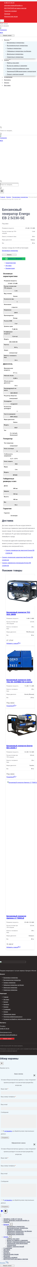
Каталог (5, 1002)
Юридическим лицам (11, 16)
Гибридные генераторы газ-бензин (19, 51)
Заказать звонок (7, 35)
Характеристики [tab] (11, 263)
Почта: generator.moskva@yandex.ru (16, 1220)
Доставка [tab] (8, 265)
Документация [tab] (10, 268)
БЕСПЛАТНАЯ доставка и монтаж (15, 8)
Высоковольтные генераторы (17, 45)
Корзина (5, 1007)
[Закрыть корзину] (1, 1063)
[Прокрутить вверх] (2, 1211)
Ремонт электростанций (15, 74)
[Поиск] (0, 134)
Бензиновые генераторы (15, 42)
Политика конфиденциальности (12, 1016)
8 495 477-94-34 (9, 2)
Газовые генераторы (14, 48)
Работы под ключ (13, 63)
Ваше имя (4, 1089)
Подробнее (10, 706)
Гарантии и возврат (10, 11)
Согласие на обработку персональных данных (17, 1019)
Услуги (5, 1237)
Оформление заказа (9, 1014)
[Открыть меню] (2, 191)
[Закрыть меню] (0, 1215)
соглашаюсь (8, 1131)
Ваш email (4, 1104)
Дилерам (7, 14)
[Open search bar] (1, 128)
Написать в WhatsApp (15, 258)
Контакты (7, 80)
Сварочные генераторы (15, 57)
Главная (5, 997)
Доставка (7, 85)
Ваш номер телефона (8, 1096)
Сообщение (4, 1112)
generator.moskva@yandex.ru (13, 5)
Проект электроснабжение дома (18, 68)
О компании (8, 77)
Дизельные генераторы (15, 54)
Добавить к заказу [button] (12, 643)
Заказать (9, 254)
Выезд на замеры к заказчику (17, 65)
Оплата (6, 82)
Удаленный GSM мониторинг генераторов (21, 71)
